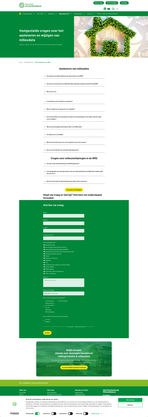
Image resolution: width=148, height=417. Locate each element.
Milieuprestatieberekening (53, 254)
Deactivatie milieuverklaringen (54, 271)
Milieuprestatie (79, 392)
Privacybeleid (70, 326)
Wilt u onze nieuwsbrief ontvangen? (54, 298)
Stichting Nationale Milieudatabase (30, 5)
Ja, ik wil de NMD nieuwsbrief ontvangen (74, 367)
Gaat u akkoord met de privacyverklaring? (55, 316)
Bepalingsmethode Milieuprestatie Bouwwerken (59, 251)
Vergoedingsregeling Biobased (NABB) (56, 249)
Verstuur (47, 333)
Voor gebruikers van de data (54, 394)
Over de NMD (22, 392)
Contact (21, 394)
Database (48, 260)
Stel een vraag (98, 3)
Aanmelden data (50, 245)
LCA (46, 262)
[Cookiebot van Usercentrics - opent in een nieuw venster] (14, 413)
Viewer (47, 256)
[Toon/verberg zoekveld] (113, 9)
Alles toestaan (130, 400)
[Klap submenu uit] (34, 14)
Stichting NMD (49, 267)
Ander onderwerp (50, 273)
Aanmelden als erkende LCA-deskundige (57, 265)
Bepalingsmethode (80, 394)
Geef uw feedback (112, 3)
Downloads (124, 3)
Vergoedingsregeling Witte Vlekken (56, 247)
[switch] (53, 413)
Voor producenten (52, 392)
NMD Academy (49, 269)
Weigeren (130, 405)
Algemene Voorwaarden (80, 326)
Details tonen (95, 413)
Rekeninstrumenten (51, 258)
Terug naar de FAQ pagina (74, 190)
